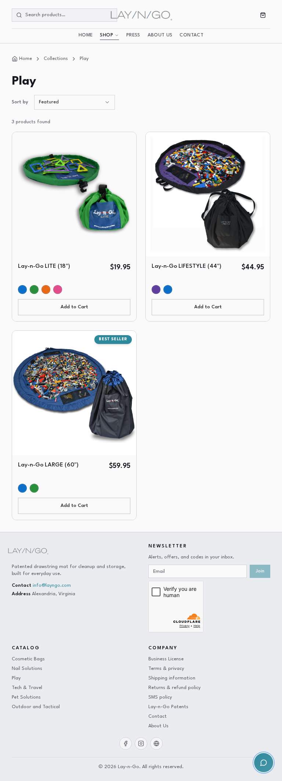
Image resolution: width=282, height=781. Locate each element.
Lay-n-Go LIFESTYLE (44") (186, 266)
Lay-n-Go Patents (168, 706)
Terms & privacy (166, 668)
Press (133, 35)
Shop (106, 35)
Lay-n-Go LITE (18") (44, 266)
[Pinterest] (156, 743)
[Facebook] (125, 743)
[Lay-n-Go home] (141, 14)
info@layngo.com (52, 585)
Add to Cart (74, 307)
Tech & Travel (27, 687)
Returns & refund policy (174, 687)
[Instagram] (141, 743)
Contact (191, 35)
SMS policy (160, 697)
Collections (56, 58)
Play (84, 58)
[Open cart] (263, 15)
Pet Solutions (26, 697)
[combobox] (74, 102)
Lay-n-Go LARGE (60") (48, 465)
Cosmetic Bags (28, 659)
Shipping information (171, 678)
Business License (166, 659)
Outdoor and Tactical (36, 706)
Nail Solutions (27, 668)
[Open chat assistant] (263, 762)
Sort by (20, 102)
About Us (160, 35)
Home (86, 35)
